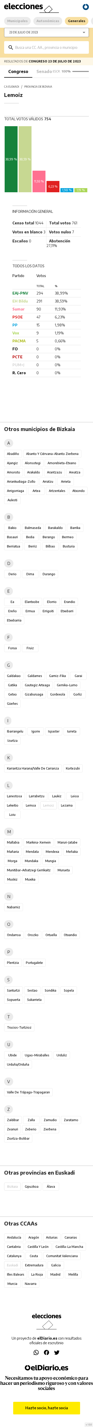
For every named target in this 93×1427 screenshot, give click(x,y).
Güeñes (12, 704)
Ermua (30, 611)
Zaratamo (71, 1120)
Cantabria (14, 1247)
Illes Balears (15, 1274)
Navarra (30, 1284)
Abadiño (13, 454)
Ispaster (53, 731)
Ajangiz (12, 463)
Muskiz (12, 879)
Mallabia (13, 842)
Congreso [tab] (18, 71)
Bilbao (50, 546)
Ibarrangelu (15, 731)
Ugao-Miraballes (37, 1055)
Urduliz (62, 1055)
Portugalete (34, 963)
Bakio (12, 528)
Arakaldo (33, 472)
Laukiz (56, 796)
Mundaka (31, 861)
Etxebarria (14, 620)
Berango (49, 537)
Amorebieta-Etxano (62, 463)
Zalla (31, 1120)
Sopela (69, 990)
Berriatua (13, 546)
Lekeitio (12, 805)
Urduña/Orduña (18, 1064)
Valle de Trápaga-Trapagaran (28, 1092)
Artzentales (57, 491)
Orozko (33, 935)
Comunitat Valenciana (62, 1256)
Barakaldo (55, 528)
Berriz (32, 546)
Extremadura (34, 1265)
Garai (78, 676)
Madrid (55, 1274)
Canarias (71, 1237)
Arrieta (66, 481)
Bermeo (68, 537)
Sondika (50, 990)
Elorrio (52, 602)
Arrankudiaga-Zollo (21, 481)
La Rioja (37, 1274)
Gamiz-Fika (57, 676)
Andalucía (14, 1237)
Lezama (67, 805)
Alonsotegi (33, 463)
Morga (12, 861)
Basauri (12, 537)
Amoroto (13, 472)
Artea (36, 491)
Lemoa (31, 805)
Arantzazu (54, 472)
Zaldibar (13, 1120)
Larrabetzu (36, 796)
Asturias (52, 1237)
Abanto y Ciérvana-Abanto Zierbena (52, 454)
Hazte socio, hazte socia (46, 1408)
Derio (13, 574)
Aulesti (12, 500)
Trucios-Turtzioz (19, 1027)
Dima (30, 574)
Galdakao (14, 676)
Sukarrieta (34, 1000)
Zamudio (50, 1120)
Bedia (30, 537)
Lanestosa (14, 796)
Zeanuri (12, 1129)
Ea (12, 602)
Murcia (12, 1284)
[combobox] (50, 47)
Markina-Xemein (38, 842)
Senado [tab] (44, 71)
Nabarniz (13, 907)
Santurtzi (13, 990)
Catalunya (14, 1256)
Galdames (35, 676)
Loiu (12, 815)
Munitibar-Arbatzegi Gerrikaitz (29, 870)
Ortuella (51, 935)
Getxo (12, 694)
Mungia (50, 861)
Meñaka (72, 852)
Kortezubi (73, 768)
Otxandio (70, 935)
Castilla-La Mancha (69, 1247)
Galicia (56, 1265)
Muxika (30, 879)
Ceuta (34, 1256)
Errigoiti (48, 611)
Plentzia (13, 963)
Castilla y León (38, 1247)
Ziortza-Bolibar (18, 1138)
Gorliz (77, 694)
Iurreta (71, 731)
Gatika (12, 685)
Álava (51, 1186)
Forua (12, 648)
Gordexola (57, 694)
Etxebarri (67, 611)
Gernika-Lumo (67, 685)
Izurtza (12, 741)
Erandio (69, 602)
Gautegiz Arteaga (37, 685)
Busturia (69, 546)
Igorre (36, 731)
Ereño (12, 611)
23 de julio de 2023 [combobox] (23, 32)
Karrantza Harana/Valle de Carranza (33, 768)
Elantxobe (32, 602)
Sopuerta (13, 1000)
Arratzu (48, 481)
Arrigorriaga (15, 491)
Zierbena (49, 1129)
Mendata (32, 852)
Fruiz (30, 648)
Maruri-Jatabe (68, 842)
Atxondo (78, 491)
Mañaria (13, 852)
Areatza (74, 472)
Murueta (64, 870)
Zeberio (30, 1129)
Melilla (73, 1274)
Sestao (32, 990)
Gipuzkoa (31, 1186)
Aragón (33, 1237)
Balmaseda (33, 528)
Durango (49, 574)
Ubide (12, 1055)
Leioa (75, 796)
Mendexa (52, 852)
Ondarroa (14, 935)
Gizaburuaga (34, 694)
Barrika (75, 528)
